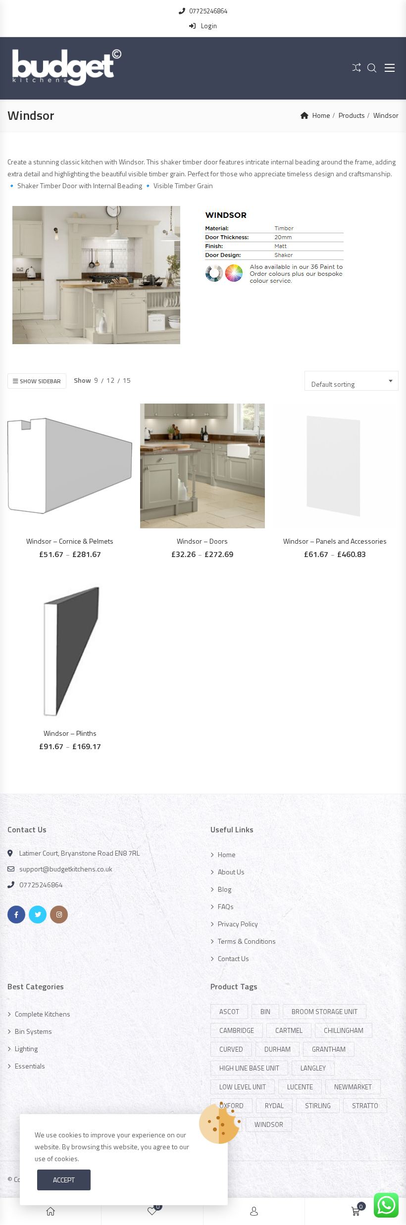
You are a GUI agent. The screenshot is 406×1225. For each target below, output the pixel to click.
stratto (365, 1106)
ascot (229, 1012)
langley (313, 1068)
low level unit (242, 1087)
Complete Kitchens (42, 1014)
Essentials (30, 1066)
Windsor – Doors (202, 541)
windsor (268, 1124)
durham (277, 1049)
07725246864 (208, 11)
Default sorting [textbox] (333, 384)
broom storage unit (324, 1012)
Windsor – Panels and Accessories (335, 541)
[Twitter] (38, 914)
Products (352, 115)
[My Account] (254, 1211)
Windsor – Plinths (70, 733)
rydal (274, 1106)
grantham (329, 1049)
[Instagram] (59, 914)
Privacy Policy (238, 924)
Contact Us (233, 958)
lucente (300, 1087)
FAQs (226, 906)
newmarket (353, 1087)
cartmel (289, 1030)
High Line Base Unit (249, 1068)
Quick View (74, 449)
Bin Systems (33, 1031)
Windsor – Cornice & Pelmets (69, 541)
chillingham (343, 1030)
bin (265, 1012)
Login (208, 26)
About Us (231, 872)
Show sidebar (39, 381)
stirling (318, 1106)
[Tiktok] (80, 914)
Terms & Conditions (247, 941)
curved (231, 1049)
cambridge (236, 1030)
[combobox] (351, 381)
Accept (64, 1179)
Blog (224, 889)
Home (321, 115)
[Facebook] (16, 914)
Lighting (26, 1048)
